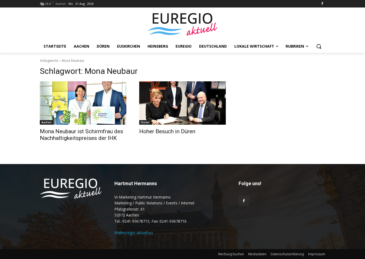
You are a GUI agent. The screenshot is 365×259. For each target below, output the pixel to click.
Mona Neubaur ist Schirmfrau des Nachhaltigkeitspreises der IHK (81, 134)
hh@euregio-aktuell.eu (133, 232)
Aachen (46, 122)
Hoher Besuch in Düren (167, 131)
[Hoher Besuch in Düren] (182, 103)
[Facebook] (322, 4)
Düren (145, 122)
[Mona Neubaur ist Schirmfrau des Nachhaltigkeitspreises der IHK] (83, 103)
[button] (318, 46)
